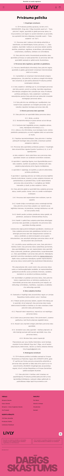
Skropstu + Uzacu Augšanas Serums (12, 407)
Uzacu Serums (6, 403)
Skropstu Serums (7, 400)
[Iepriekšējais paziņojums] (3, 1)
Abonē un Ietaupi (38, 403)
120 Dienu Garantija (7, 418)
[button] (3, 7)
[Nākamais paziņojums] (61, 1)
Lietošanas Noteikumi (8, 424)
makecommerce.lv (46, 256)
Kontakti (35, 410)
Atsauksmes (36, 407)
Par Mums (36, 400)
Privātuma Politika (7, 421)
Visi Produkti (5, 410)
